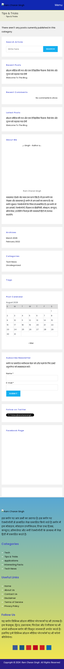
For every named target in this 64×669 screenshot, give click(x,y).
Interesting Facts (13, 564)
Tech (7, 552)
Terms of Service (13, 602)
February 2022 (13, 241)
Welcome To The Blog (16, 77)
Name (9, 373)
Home (7, 586)
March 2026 (11, 238)
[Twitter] (21, 647)
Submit (13, 393)
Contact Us (10, 594)
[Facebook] (15, 647)
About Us (9, 590)
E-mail (10, 382)
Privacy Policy (11, 606)
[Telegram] (48, 647)
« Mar (31, 343)
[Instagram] (28, 647)
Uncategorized (13, 265)
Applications (11, 560)
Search (50, 49)
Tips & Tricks (12, 16)
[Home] (2, 16)
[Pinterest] (35, 647)
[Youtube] (42, 647)
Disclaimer (10, 598)
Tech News (11, 261)
